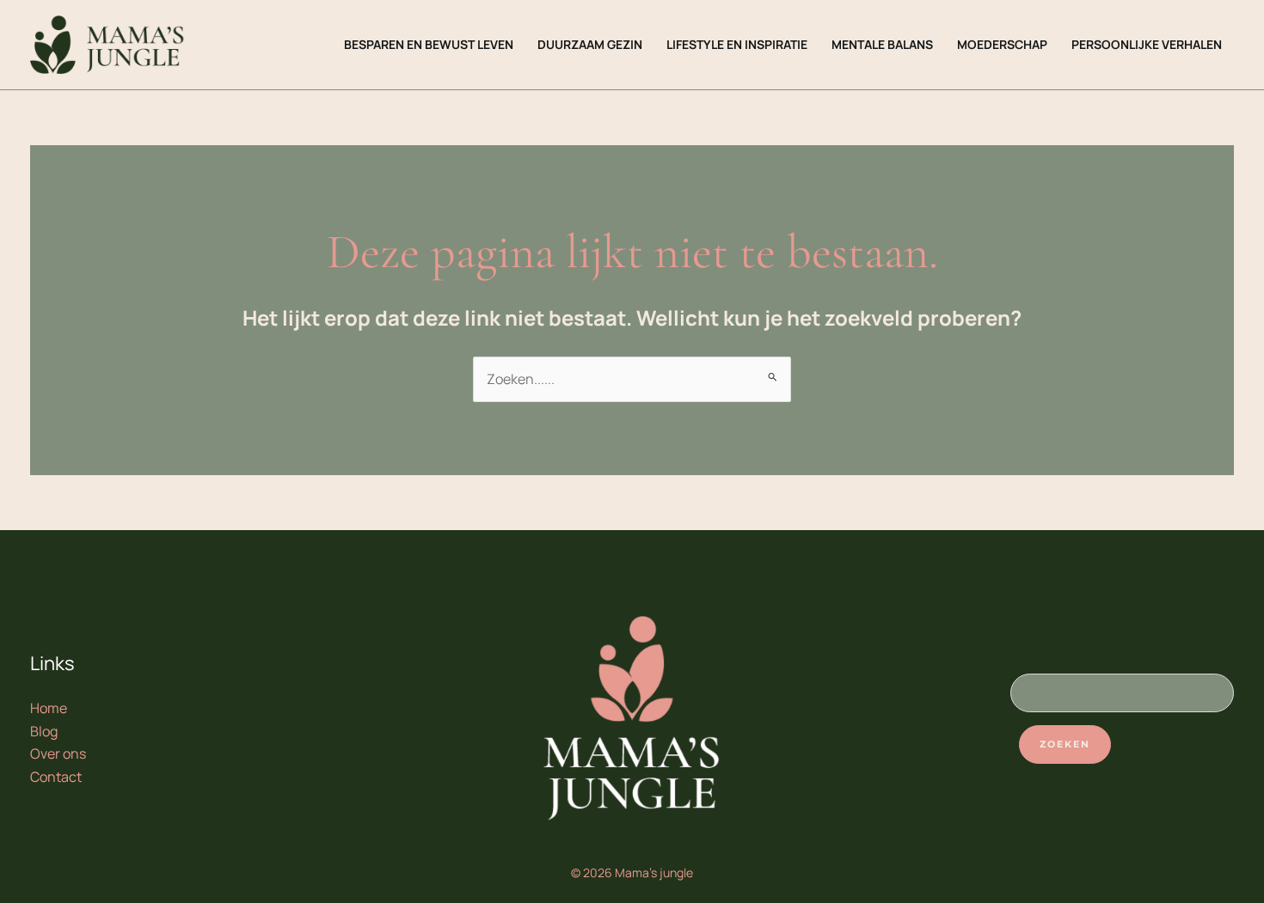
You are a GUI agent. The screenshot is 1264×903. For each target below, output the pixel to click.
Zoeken (1065, 744)
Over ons (58, 753)
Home (48, 708)
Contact (56, 776)
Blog (44, 731)
